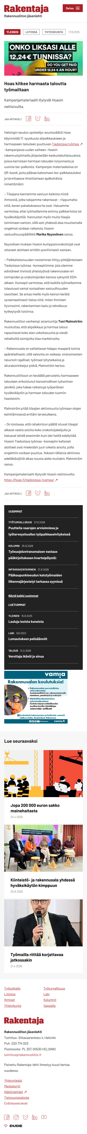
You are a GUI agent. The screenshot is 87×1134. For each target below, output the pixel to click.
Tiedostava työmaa (65, 144)
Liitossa (31, 32)
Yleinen (12, 32)
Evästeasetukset (16, 1103)
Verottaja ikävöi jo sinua (26, 656)
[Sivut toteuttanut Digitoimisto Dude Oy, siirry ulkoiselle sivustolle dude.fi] (13, 1127)
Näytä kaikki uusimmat (23, 595)
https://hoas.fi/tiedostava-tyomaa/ (29, 480)
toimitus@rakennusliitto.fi (22, 1055)
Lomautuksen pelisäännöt (27, 639)
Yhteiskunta (54, 32)
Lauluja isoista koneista (26, 622)
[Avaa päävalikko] (73, 8)
